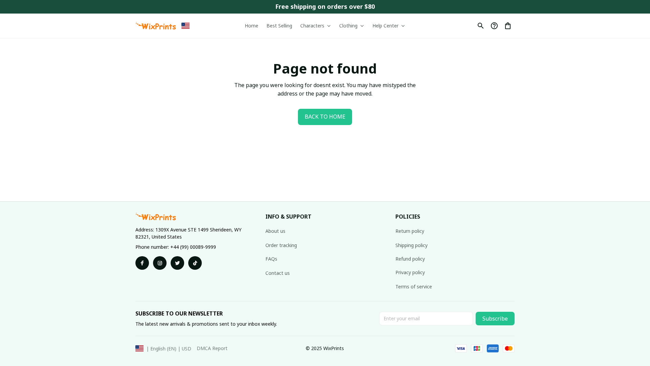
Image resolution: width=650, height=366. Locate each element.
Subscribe (495, 318)
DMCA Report (212, 348)
